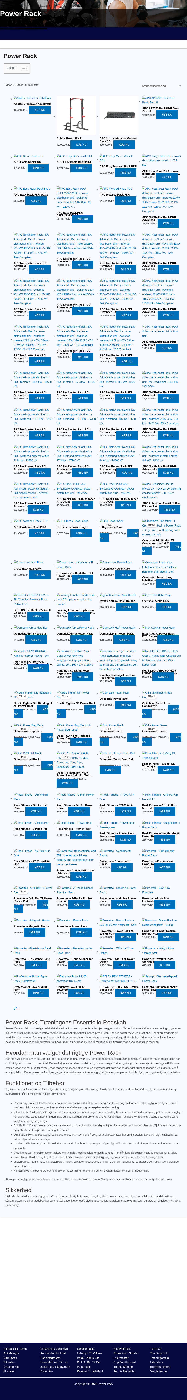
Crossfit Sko (12, 1366)
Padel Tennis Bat (88, 1357)
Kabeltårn (46, 1371)
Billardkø (9, 1362)
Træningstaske (160, 1357)
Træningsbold (159, 1353)
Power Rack (105, 1384)
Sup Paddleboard (125, 1362)
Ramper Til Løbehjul (90, 1371)
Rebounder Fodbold (53, 1353)
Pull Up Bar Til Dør (89, 1362)
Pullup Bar (83, 1366)
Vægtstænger (159, 1371)
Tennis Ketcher (123, 1366)
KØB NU (40, 110)
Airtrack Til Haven (15, 1348)
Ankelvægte (11, 1353)
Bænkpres (10, 1357)
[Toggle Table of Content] (22, 68)
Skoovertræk (122, 1348)
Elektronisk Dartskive (54, 1348)
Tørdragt (155, 1348)
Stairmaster (121, 1357)
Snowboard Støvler (126, 1353)
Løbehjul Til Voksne (89, 1353)
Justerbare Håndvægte (55, 1366)
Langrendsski (85, 1348)
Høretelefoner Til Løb (54, 1362)
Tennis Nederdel (124, 1371)
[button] (93, 36)
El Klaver (9, 1371)
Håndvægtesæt (50, 1357)
